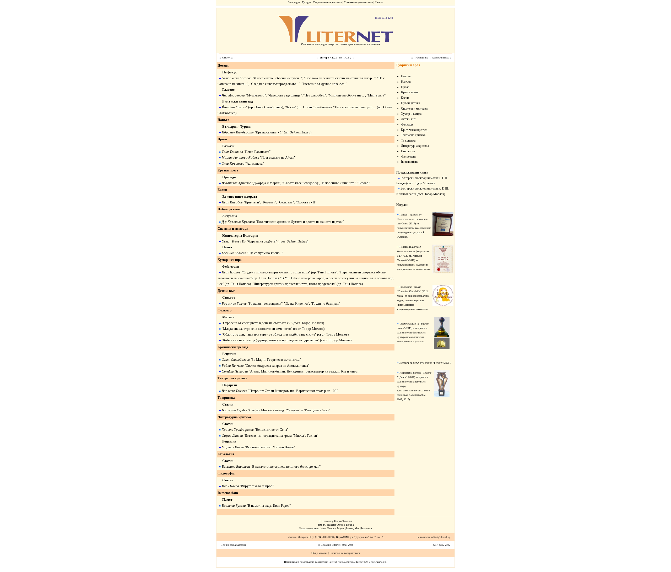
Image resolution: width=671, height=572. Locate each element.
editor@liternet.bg (440, 537)
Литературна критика (234, 417)
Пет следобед (314, 95)
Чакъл (290, 107)
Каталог (379, 2)
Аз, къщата (255, 163)
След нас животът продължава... (275, 84)
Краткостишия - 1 (269, 132)
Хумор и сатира (230, 260)
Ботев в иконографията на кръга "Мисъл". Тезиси (281, 436)
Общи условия (319, 553)
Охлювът (286, 202)
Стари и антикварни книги (327, 2)
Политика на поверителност (345, 553)
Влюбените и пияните (338, 183)
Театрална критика (232, 378)
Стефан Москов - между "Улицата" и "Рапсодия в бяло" (289, 410)
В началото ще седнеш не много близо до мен (285, 466)
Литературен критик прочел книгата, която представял (294, 284)
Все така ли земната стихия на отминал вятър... (339, 78)
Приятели (252, 202)
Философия (226, 473)
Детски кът (226, 291)
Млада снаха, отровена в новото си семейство (257, 329)
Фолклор (224, 310)
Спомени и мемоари (233, 228)
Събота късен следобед (300, 183)
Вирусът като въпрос (256, 486)
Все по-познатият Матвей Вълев (270, 447)
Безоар (364, 183)
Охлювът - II (306, 202)
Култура (306, 2)
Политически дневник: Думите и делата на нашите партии (300, 222)
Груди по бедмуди (325, 303)
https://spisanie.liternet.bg (353, 561)
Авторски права (441, 57)
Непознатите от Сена (271, 429)
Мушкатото (255, 95)
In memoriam (228, 493)
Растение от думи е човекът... (324, 84)
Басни (222, 190)
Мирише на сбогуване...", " (348, 95)
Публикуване (421, 57)
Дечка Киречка (296, 303)
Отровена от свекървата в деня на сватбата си (256, 323)
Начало (226, 57)
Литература (294, 2)
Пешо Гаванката (257, 152)
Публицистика (229, 209)
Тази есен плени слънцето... (354, 107)
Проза (222, 139)
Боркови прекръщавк (264, 303)
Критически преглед (233, 347)
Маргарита (376, 95)
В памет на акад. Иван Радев (268, 506)
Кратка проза (228, 170)
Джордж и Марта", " (268, 183)
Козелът (269, 202)
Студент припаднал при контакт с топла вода (276, 272)
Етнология (226, 454)
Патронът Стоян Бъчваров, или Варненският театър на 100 (293, 391)
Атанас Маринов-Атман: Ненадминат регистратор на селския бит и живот (304, 371)
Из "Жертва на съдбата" (259, 241)
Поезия (223, 65)
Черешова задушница (284, 95)
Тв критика (226, 398)
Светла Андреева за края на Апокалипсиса (277, 366)
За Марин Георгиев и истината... (276, 359)
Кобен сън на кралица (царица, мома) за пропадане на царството (270, 340)
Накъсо (223, 120)
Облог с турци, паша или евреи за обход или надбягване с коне (269, 334)
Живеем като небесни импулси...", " (279, 78)
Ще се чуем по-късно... (265, 253)
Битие (241, 107)
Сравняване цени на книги (358, 2)
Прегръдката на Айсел (277, 157)
